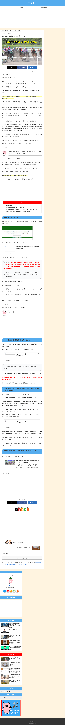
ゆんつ (11, 585)
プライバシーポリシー (31, 721)
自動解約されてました (11, 205)
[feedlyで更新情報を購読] (25, 509)
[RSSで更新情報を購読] (28, 509)
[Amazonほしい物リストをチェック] (22, 509)
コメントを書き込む (22, 558)
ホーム (24, 721)
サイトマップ (39, 721)
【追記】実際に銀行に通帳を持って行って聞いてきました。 (19, 211)
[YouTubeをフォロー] (19, 509)
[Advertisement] (32, 19)
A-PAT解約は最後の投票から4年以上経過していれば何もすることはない (22, 209)
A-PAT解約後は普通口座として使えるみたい (16, 207)
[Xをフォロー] (16, 509)
